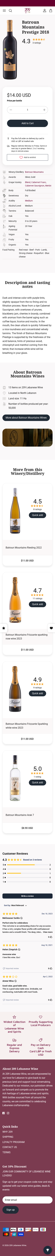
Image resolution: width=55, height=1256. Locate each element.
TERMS (6, 1152)
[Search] (12, 10)
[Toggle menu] (4, 10)
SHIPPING (7, 1136)
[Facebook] (3, 1113)
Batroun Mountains (34, 172)
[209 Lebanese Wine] (27, 10)
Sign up (10, 1209)
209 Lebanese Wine (17, 1245)
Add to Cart (28, 123)
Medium (29, 200)
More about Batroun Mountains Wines (26, 417)
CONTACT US (9, 1147)
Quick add (37, 515)
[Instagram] (8, 1113)
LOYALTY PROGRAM (13, 1142)
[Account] (44, 10)
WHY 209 (7, 1131)
